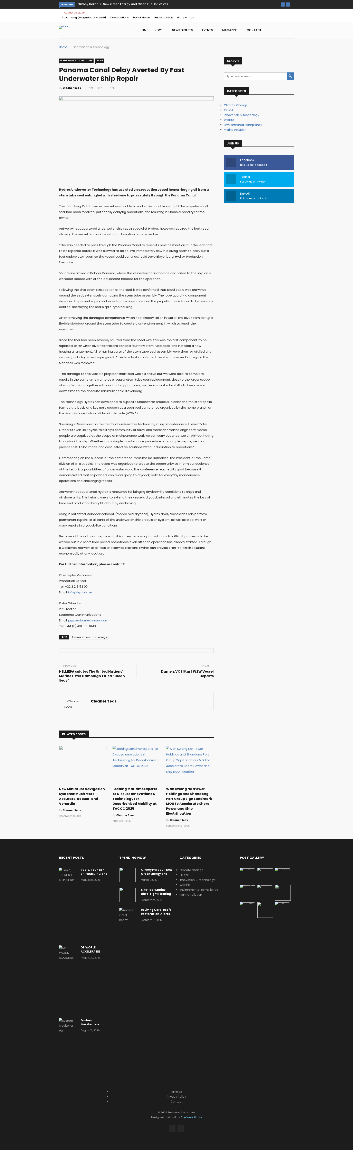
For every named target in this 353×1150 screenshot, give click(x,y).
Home (144, 30)
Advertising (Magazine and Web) (84, 17)
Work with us (185, 17)
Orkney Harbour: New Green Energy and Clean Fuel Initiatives (123, 4)
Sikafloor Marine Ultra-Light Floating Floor (156, 894)
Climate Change (236, 105)
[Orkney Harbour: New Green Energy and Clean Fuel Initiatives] (128, 875)
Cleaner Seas (72, 88)
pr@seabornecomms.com (88, 620)
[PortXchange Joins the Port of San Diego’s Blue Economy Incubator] (283, 902)
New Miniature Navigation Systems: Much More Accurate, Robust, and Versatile (82, 796)
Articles (176, 1092)
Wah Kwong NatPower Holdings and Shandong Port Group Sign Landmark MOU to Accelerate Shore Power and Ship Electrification (189, 801)
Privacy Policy (176, 1097)
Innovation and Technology (89, 637)
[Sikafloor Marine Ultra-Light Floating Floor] (128, 895)
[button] (283, 4)
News (158, 30)
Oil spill (228, 110)
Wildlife (229, 120)
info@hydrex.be (80, 592)
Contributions (119, 17)
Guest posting (163, 17)
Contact (254, 30)
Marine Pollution (235, 130)
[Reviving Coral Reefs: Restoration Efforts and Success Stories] (128, 925)
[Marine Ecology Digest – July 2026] (265, 917)
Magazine (230, 30)
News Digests (182, 30)
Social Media (141, 17)
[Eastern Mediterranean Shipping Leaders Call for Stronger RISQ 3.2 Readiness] (68, 1040)
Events (207, 30)
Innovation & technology (91, 47)
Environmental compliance (243, 125)
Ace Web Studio (191, 1117)
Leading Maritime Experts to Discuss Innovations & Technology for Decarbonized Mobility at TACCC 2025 (135, 799)
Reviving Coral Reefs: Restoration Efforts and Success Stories (156, 914)
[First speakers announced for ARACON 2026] (248, 885)
